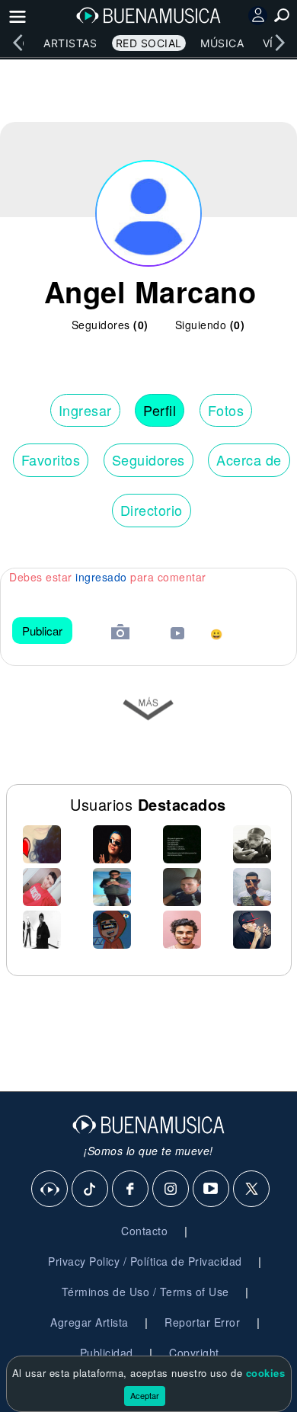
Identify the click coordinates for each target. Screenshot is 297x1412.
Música (222, 43)
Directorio (151, 510)
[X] (252, 1189)
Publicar (42, 631)
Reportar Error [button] (202, 1322)
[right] (279, 43)
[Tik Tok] (90, 1189)
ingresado (101, 576)
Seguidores (148, 459)
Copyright (194, 1352)
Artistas (70, 43)
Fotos (226, 410)
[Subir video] (177, 635)
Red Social (149, 43)
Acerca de (249, 459)
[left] (17, 43)
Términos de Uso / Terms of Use (145, 1291)
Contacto (144, 1230)
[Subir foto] (120, 633)
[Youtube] (211, 1189)
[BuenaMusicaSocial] (50, 1189)
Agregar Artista (89, 1322)
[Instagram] (171, 1189)
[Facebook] (131, 1189)
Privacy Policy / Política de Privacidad (145, 1261)
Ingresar (85, 410)
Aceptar (144, 1395)
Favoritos (51, 459)
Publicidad (106, 1352)
